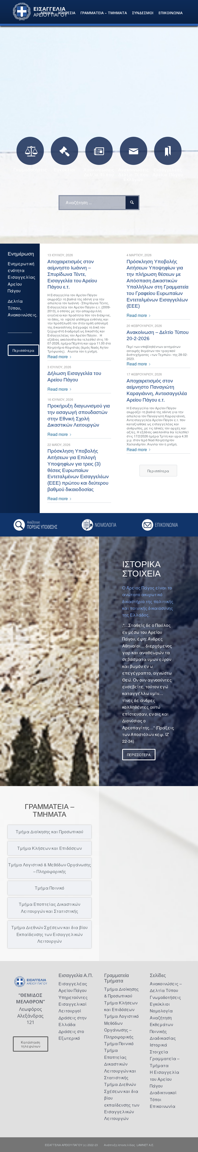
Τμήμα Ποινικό (119, 1043)
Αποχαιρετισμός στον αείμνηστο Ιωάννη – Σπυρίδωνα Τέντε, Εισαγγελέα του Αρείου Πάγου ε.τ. (72, 274)
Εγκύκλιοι (160, 1004)
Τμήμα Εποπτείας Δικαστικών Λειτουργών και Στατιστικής (120, 1064)
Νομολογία (161, 1011)
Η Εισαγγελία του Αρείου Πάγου (164, 1079)
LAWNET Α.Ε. (145, 1145)
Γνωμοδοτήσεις (165, 997)
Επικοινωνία (162, 1106)
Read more (57, 356)
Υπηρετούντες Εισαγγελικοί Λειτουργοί (73, 1004)
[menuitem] (47, 13)
